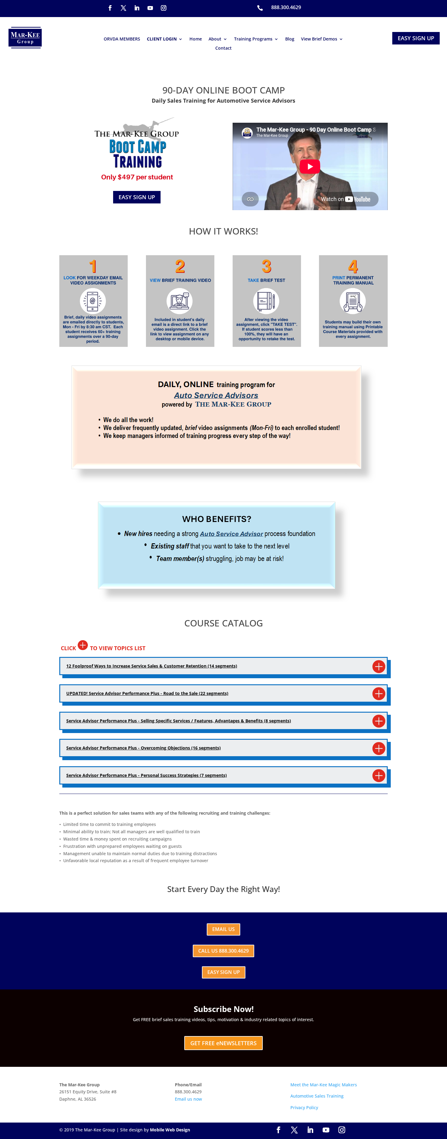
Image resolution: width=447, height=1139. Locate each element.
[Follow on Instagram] (163, 7)
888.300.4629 (286, 7)
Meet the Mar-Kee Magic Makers (323, 1085)
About (215, 39)
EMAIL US (223, 929)
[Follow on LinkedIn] (136, 7)
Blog (289, 39)
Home (195, 39)
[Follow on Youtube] (150, 7)
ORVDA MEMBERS (122, 39)
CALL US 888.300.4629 (223, 950)
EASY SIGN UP (416, 38)
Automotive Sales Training (317, 1096)
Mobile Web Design (170, 1130)
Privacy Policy (304, 1107)
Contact (223, 48)
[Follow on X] (123, 7)
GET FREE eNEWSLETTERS (223, 1043)
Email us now (188, 1099)
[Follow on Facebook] (110, 7)
